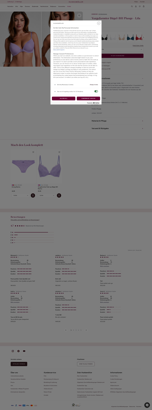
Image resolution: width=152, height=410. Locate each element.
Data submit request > (59, 50)
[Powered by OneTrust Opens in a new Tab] (94, 103)
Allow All (63, 98)
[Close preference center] (98, 23)
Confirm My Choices (88, 98)
